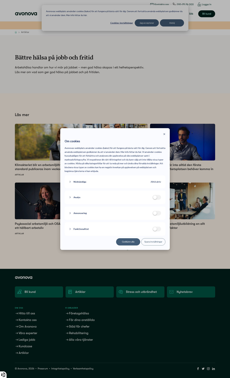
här (139, 152)
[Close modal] (164, 134)
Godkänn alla (128, 241)
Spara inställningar (153, 241)
